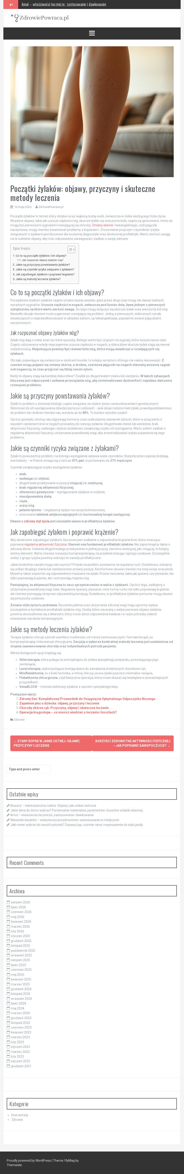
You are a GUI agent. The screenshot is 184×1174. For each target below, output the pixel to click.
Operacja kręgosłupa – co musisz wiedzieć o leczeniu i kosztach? (68, 712)
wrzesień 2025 (21, 955)
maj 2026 (17, 917)
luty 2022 (17, 1056)
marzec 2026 (20, 926)
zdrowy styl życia (36, 521)
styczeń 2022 (20, 1061)
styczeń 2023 (20, 1047)
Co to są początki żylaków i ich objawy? (41, 255)
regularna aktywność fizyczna (45, 544)
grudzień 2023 (21, 1018)
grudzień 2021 (21, 1066)
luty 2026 (17, 931)
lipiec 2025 (18, 965)
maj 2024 (17, 1008)
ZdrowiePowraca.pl (51, 207)
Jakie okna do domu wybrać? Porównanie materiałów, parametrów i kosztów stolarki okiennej (76, 810)
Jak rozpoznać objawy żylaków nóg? (42, 260)
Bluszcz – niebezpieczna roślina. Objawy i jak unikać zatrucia (53, 805)
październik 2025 (23, 950)
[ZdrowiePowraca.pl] (39, 18)
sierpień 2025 (20, 960)
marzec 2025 (20, 984)
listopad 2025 (20, 945)
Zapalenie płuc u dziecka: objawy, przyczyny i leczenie (59, 703)
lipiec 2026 (18, 907)
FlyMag (70, 1160)
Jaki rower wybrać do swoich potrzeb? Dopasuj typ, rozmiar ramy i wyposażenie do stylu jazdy (76, 824)
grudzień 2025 (21, 941)
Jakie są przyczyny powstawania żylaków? (43, 264)
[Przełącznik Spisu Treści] (69, 249)
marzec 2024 (20, 1013)
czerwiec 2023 (21, 1027)
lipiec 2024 (18, 1003)
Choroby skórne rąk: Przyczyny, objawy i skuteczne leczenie (64, 708)
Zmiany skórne (102, 225)
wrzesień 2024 (21, 998)
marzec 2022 (20, 1052)
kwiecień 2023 (21, 1032)
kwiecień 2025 (21, 979)
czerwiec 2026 (21, 912)
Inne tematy (19, 1115)
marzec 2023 (20, 1037)
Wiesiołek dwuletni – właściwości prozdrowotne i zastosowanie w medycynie (77, 6)
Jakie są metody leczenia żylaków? (38, 279)
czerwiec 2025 (21, 969)
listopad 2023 (20, 1023)
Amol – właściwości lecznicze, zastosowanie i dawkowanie (52, 815)
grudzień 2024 (21, 989)
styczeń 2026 (20, 936)
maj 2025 (17, 974)
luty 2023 (17, 1042)
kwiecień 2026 (21, 921)
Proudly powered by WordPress (29, 1160)
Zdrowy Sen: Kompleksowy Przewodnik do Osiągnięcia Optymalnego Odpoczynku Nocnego (87, 699)
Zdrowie (19, 719)
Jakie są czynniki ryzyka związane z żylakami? (45, 269)
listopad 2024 (20, 994)
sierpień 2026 (20, 902)
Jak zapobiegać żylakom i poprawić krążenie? (45, 274)
